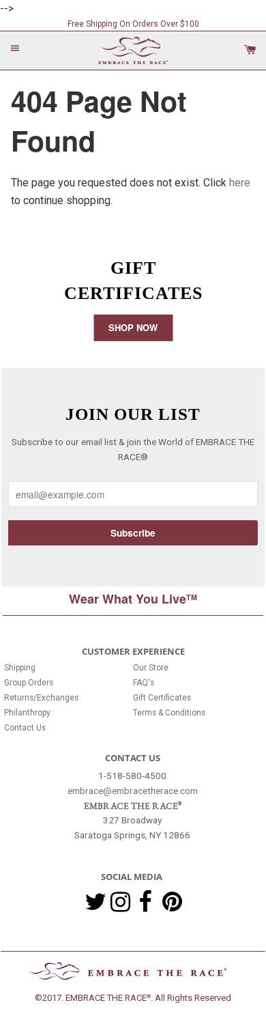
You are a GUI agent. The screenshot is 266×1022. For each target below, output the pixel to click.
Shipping (19, 667)
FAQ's (143, 682)
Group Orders (28, 682)
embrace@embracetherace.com (133, 789)
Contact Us (25, 728)
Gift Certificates (162, 697)
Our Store (150, 667)
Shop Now (133, 326)
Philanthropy (27, 713)
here (239, 182)
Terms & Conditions (169, 713)
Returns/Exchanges (41, 697)
